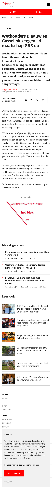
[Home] (13, 4)
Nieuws (13, 12)
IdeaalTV (5, 427)
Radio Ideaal (7, 419)
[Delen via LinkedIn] (26, 100)
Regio (39, 12)
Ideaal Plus (6, 423)
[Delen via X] (37, 100)
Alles (4, 18)
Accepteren (14, 473)
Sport (18, 18)
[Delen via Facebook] (31, 100)
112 (11, 18)
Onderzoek (28, 18)
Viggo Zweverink (9, 89)
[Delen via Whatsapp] (42, 100)
